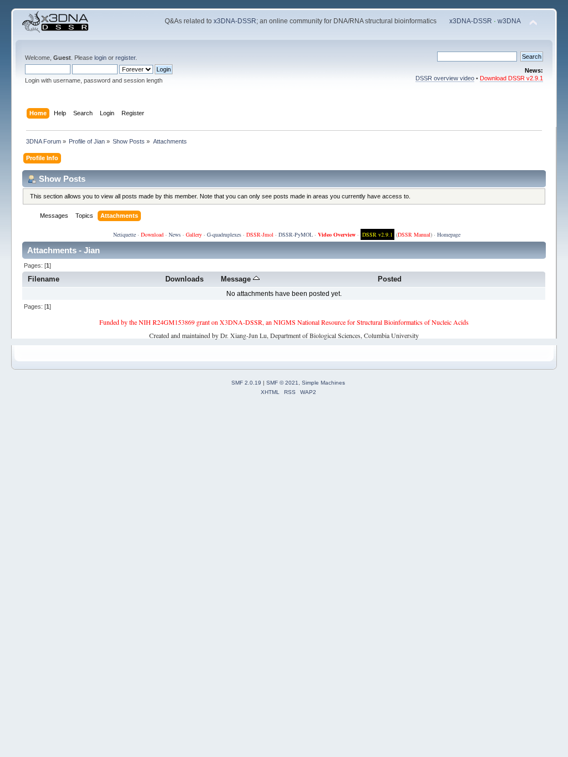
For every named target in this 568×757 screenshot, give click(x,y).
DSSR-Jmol (259, 234)
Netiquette (124, 234)
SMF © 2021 (282, 383)
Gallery (194, 234)
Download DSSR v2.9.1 (511, 78)
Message (237, 279)
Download (152, 234)
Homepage (448, 234)
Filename (43, 279)
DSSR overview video (444, 78)
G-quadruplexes (224, 234)
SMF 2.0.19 (246, 383)
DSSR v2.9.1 (377, 234)
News (175, 234)
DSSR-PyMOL (295, 234)
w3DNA (509, 21)
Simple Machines (323, 383)
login (100, 57)
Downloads (184, 279)
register (125, 57)
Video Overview (337, 234)
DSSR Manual (414, 234)
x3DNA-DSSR (235, 21)
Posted (390, 279)
